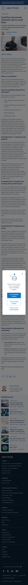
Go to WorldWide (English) (14, 295)
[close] (22, 273)
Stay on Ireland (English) (14, 302)
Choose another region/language (14, 308)
